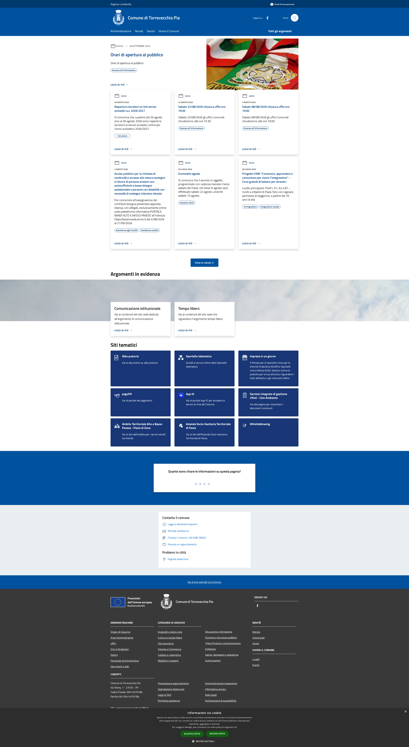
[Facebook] (266, 18)
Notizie (256, 632)
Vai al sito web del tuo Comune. (204, 582)
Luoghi (256, 659)
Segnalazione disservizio (171, 689)
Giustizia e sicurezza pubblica (221, 637)
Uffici (113, 643)
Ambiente (210, 649)
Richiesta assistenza (169, 701)
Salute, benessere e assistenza (221, 655)
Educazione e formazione (218, 632)
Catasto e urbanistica (169, 655)
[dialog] (204, 727)
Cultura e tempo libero (170, 638)
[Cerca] (294, 18)
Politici (114, 655)
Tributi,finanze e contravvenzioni (223, 643)
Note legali (211, 695)
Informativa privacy (215, 689)
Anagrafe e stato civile (170, 632)
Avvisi (119, 46)
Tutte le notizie (203, 263)
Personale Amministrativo (125, 661)
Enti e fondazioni (120, 649)
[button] (204, 741)
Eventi (255, 665)
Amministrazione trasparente (221, 683)
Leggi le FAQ (164, 695)
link (235, 727)
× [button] (405, 711)
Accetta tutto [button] (192, 733)
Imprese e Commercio (169, 649)
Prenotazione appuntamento (173, 683)
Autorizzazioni (213, 660)
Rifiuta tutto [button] (217, 733)
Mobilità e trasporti (168, 661)
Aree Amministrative (122, 638)
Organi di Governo (120, 632)
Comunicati (258, 638)
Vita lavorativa (166, 643)
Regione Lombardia (121, 4)
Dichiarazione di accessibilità (220, 701)
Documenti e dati (120, 666)
